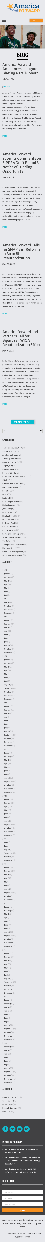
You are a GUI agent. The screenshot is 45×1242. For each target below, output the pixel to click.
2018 (4, 864)
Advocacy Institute (10, 459)
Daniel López (7, 1104)
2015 (4, 996)
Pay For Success (8, 527)
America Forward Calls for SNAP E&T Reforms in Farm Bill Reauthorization (21, 251)
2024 (4, 617)
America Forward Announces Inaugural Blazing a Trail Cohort (20, 68)
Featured (6, 498)
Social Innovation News (11, 537)
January (7, 574)
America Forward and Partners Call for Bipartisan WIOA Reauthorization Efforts (22, 338)
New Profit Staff (9, 516)
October (7, 606)
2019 (4, 839)
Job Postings (7, 509)
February (7, 577)
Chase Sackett (8, 1101)
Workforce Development (12, 552)
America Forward (9, 462)
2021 (4, 749)
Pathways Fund (8, 523)
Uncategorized (8, 548)
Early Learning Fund (10, 487)
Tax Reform (7, 541)
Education (6, 491)
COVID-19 (6, 480)
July (5, 595)
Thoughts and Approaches (13, 545)
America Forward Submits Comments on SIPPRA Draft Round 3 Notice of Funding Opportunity (21, 163)
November (8, 610)
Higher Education (9, 505)
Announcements (9, 469)
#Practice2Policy (9, 451)
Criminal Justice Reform (12, 484)
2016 (4, 950)
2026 (4, 570)
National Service (9, 512)
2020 (4, 796)
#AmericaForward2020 (12, 448)
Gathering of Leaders (11, 502)
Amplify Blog (7, 466)
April (6, 584)
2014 (4, 1043)
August (7, 645)
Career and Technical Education (15, 476)
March (6, 581)
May (6, 588)
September (8, 688)
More (4, 136)
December (8, 613)
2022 (4, 703)
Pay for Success (8, 530)
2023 (4, 656)
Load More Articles (22, 422)
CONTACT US (36, 20)
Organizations (8, 519)
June (6, 592)
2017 (4, 903)
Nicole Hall (6, 1112)
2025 (4, 599)
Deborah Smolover (10, 1108)
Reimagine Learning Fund (12, 534)
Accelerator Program (11, 455)
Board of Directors (10, 473)
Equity (5, 494)
